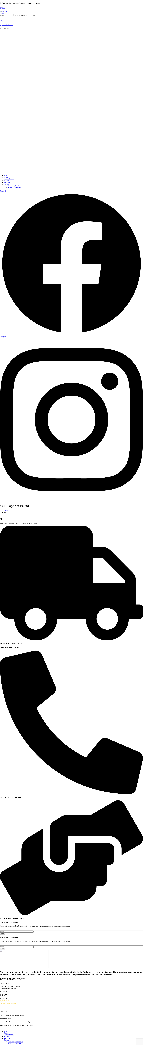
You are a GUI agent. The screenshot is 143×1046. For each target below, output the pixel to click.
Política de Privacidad (14, 188)
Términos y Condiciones (15, 186)
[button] (2, 13)
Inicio (5, 175)
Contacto (6, 184)
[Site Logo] (3, 11)
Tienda (6, 177)
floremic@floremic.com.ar (8, 1003)
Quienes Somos (9, 179)
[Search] (34, 15)
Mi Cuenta (7, 182)
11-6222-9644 (4, 1000)
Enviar (2, 933)
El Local (6, 180)
